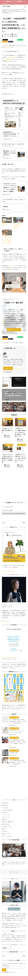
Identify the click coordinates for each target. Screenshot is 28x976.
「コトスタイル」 (11, 57)
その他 (3, 812)
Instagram (9, 371)
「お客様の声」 (8, 59)
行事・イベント (5, 836)
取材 (21, 342)
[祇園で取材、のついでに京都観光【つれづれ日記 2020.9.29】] (18, 220)
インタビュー (6, 342)
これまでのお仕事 (7, 36)
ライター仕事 (15, 342)
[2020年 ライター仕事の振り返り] (7, 220)
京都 (3, 819)
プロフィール (5, 817)
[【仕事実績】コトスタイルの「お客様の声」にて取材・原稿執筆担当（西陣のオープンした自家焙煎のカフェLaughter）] (7, 232)
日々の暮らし (5, 826)
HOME (3, 803)
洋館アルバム (5, 833)
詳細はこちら (8, 368)
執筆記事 (16, 36)
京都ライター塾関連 (6, 821)
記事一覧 (17, 368)
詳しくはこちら (6, 621)
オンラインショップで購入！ (8, 570)
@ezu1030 (7, 47)
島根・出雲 (4, 824)
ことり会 (4, 807)
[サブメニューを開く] (25, 803)
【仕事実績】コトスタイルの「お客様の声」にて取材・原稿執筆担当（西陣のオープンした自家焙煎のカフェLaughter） (7, 239)
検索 (24, 522)
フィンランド (5, 814)
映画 (3, 829)
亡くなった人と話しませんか (9, 657)
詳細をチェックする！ (14, 329)
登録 (9, 269)
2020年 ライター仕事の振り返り (6, 224)
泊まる (3, 831)
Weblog (3, 805)
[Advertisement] (14, 484)
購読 (4, 970)
